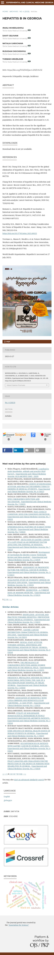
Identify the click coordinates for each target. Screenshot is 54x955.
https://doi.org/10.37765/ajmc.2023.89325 (20, 233)
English (7, 796)
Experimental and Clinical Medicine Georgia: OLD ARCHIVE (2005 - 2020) (27, 475)
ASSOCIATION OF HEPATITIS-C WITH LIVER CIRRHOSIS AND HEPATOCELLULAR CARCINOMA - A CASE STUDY (27, 700)
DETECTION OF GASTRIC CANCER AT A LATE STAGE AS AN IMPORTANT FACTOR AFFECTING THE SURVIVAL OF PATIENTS (29, 542)
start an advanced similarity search (29, 779)
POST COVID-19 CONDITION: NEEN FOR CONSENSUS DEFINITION (29, 513)
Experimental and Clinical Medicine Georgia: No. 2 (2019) (27, 558)
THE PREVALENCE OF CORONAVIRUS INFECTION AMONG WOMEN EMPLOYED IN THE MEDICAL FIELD (26, 665)
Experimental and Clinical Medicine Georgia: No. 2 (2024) (27, 767)
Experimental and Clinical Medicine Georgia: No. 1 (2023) (29, 583)
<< (4, 774)
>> (11, 599)
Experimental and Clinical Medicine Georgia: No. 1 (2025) (28, 734)
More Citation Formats (16, 385)
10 (21, 774)
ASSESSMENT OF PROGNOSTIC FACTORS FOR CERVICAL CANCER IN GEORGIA (28, 568)
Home (5, 11)
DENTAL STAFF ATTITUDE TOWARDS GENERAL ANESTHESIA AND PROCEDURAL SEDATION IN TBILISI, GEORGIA (27, 645)
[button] (8, 450)
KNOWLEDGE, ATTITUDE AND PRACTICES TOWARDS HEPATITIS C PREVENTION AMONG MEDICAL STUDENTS (28, 617)
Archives (14, 11)
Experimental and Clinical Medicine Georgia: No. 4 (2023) (29, 593)
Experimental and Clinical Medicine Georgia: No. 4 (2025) (29, 668)
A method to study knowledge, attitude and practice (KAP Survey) (28, 471)
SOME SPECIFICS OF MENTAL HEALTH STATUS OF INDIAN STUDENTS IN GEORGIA (29, 732)
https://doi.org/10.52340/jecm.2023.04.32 (24, 70)
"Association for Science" (18, 925)
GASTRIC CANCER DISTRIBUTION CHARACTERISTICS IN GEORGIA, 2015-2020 (28, 632)
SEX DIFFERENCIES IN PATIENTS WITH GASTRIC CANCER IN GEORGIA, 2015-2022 (28, 744)
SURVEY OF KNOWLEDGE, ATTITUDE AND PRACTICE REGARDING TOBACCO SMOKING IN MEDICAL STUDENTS (29, 486)
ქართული (8, 800)
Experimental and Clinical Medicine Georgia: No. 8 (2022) (29, 490)
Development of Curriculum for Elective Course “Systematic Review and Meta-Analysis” (29, 554)
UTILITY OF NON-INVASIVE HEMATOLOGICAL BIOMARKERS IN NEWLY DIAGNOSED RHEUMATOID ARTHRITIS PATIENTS (29, 715)
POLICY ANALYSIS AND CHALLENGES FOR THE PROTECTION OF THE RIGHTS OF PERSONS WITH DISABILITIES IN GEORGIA (28, 763)
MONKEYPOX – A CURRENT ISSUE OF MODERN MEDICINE (28, 591)
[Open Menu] (2, 2)
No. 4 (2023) (24, 11)
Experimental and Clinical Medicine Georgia (29, 2)
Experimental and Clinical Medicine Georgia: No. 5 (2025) (29, 620)
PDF (8, 342)
